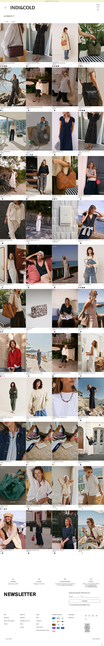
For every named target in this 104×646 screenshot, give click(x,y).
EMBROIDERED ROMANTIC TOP (58, 107)
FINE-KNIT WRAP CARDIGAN (58, 550)
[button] (5, 7)
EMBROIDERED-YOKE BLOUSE (6, 240)
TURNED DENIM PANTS (30, 196)
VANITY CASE (29, 328)
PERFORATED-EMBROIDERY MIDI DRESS (34, 373)
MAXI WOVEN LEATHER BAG (6, 328)
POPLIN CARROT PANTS (83, 594)
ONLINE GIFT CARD (56, 240)
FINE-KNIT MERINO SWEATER (84, 461)
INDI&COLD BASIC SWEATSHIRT (6, 417)
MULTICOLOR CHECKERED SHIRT (84, 638)
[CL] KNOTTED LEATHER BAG (84, 63)
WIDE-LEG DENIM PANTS (5, 151)
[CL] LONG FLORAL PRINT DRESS (32, 63)
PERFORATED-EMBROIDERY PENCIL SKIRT (86, 373)
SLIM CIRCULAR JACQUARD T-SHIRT (59, 594)
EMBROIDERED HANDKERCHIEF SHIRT (34, 506)
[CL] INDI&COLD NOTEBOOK (57, 461)
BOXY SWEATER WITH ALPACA (6, 373)
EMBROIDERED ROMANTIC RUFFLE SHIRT (34, 107)
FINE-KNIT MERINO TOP (31, 284)
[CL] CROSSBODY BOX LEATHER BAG (7, 63)
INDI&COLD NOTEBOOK (30, 461)
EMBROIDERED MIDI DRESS (57, 151)
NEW (46, 1)
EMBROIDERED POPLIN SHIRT (84, 550)
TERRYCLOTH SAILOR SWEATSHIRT (7, 638)
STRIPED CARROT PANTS (31, 594)
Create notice (65, 103)
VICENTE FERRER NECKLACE (6, 461)
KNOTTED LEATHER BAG (57, 196)
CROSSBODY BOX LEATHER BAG (58, 63)
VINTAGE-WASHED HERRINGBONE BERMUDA (61, 373)
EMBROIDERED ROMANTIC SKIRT (58, 284)
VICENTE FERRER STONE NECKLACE (59, 417)
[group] (13, 42)
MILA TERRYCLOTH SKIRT (83, 417)
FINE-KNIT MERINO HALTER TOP (84, 196)
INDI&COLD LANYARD (56, 638)
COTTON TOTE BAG (30, 151)
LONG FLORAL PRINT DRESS (5, 107)
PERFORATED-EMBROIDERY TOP (6, 284)
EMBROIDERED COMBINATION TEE (59, 506)
